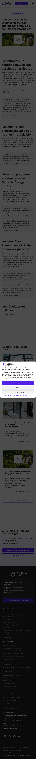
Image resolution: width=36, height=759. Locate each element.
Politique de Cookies (10, 395)
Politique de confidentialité (23, 395)
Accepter (18, 383)
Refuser (18, 387)
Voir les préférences (18, 392)
